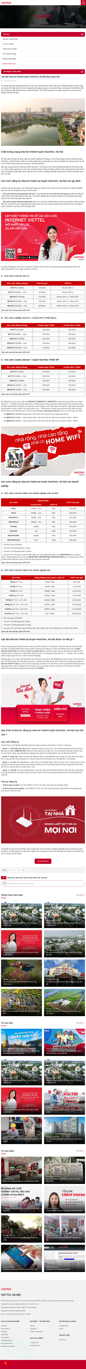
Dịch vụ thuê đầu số (7, 1343)
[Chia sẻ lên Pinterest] (23, 870)
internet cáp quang (61, 194)
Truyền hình (33, 1328)
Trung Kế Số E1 (5, 1337)
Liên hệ (61, 1328)
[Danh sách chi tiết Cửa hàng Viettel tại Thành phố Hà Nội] (64, 1229)
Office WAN (4, 1334)
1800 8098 (22, 1311)
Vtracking (4, 1331)
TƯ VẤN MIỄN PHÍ (43, 861)
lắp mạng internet (52, 411)
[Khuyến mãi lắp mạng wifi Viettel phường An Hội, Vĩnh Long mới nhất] (64, 914)
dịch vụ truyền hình (35, 651)
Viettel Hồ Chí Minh (10, 49)
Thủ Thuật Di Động (9, 54)
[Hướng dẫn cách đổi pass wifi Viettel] (64, 1258)
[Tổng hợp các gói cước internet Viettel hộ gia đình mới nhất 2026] (21, 1199)
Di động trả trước (35, 1345)
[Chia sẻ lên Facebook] (10, 870)
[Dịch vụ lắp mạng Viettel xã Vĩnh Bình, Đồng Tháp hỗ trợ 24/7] (21, 1002)
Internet (32, 1326)
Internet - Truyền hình (36, 1331)
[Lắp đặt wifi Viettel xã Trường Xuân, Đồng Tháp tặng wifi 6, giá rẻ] (64, 1002)
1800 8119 (25, 1307)
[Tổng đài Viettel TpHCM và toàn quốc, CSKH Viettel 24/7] (64, 1199)
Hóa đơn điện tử (5, 1328)
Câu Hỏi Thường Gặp (10, 39)
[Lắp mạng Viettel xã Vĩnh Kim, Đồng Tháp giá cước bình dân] (64, 973)
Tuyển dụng (62, 1339)
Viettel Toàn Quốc (9, 64)
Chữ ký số (4, 1326)
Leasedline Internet (6, 1340)
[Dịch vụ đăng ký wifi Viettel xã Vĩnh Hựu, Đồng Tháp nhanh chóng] (21, 973)
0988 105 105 (25, 1304)
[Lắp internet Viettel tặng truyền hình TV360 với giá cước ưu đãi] (64, 1101)
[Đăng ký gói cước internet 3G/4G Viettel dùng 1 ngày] (21, 1258)
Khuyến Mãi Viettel (9, 59)
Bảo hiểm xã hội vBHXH (8, 1346)
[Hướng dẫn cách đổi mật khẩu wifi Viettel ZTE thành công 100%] (64, 1170)
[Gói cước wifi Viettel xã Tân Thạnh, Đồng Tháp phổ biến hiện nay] (64, 943)
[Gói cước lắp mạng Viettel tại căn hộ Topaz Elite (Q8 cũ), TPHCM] (64, 1130)
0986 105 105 (34, 1304)
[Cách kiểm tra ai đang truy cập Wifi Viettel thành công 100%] (21, 1229)
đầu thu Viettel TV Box (10, 664)
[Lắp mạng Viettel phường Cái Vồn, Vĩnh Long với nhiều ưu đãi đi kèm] (21, 943)
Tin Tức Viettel (8, 44)
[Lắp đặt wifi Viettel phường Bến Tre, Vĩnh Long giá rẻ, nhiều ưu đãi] (21, 914)
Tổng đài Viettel (63, 1326)
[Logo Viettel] (6, 2)
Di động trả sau (34, 1342)
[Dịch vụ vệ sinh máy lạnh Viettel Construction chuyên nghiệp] (21, 1130)
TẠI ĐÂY (40, 668)
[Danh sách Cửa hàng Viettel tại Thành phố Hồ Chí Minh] (21, 1170)
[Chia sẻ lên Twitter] (19, 870)
